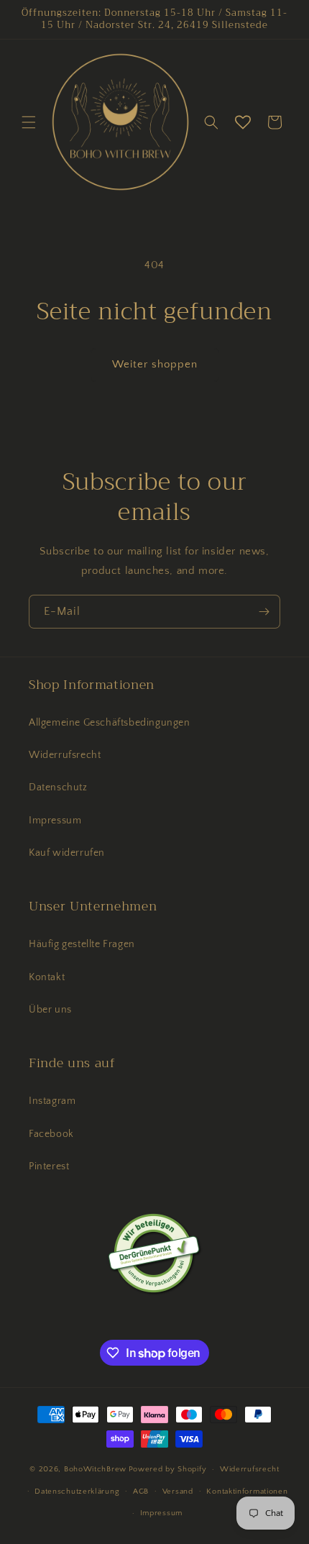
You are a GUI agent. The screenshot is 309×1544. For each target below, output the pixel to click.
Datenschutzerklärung (76, 1491)
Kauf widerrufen (67, 853)
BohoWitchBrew (95, 1469)
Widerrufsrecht (65, 755)
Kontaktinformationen (246, 1491)
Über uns (50, 1009)
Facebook (51, 1134)
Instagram (52, 1101)
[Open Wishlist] (243, 122)
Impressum (55, 820)
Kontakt (47, 977)
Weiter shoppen (155, 364)
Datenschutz (58, 787)
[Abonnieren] (264, 612)
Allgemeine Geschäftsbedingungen (109, 722)
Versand (177, 1491)
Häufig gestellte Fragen (82, 944)
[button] (29, 122)
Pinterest (49, 1166)
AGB (141, 1491)
